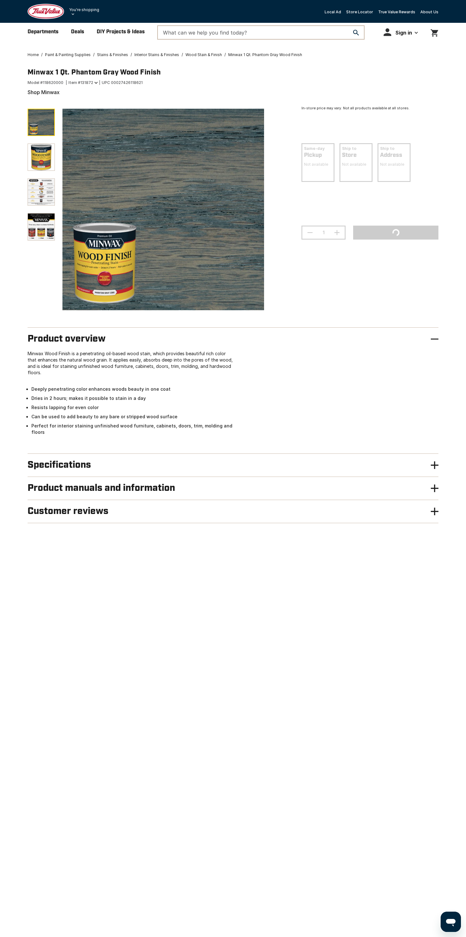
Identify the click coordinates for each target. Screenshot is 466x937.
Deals (77, 31)
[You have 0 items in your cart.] (434, 32)
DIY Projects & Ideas (121, 31)
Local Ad (333, 12)
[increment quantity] (337, 232)
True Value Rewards (396, 12)
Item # (80, 82)
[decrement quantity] (310, 232)
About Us (429, 12)
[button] (401, 32)
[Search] (356, 32)
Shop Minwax (44, 92)
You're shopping (84, 9)
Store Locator (359, 12)
